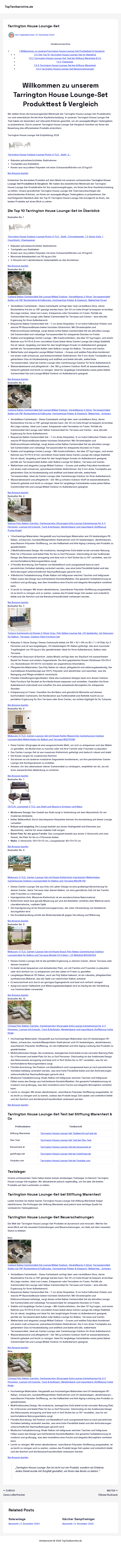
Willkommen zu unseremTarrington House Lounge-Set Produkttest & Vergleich (62, 51)
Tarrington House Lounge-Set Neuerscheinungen (65, 68)
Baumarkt (13, 1523)
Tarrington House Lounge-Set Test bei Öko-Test (65, 1140)
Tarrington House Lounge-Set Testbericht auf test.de (68, 1133)
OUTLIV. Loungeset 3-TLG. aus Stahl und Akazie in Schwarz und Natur (45, 806)
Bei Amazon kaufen (18, 173)
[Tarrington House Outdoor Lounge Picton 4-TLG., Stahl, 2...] (19, 144)
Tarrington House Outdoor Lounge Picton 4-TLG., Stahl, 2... (39, 154)
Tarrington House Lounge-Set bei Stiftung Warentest (65, 65)
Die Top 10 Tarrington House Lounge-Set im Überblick (65, 54)
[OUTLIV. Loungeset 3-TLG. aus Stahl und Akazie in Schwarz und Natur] (19, 792)
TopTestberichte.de (19, 7)
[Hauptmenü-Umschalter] (113, 7)
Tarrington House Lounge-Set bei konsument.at (65, 1147)
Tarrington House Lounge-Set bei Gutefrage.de (65, 1153)
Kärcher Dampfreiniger (78, 1519)
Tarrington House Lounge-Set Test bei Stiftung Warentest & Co (65, 58)
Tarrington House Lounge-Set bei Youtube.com (65, 1160)
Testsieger (65, 61)
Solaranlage (17, 1519)
